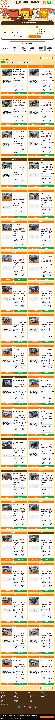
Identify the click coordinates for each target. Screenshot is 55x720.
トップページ (3, 692)
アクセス (16, 701)
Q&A (2, 700)
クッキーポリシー (10, 718)
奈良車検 (30, 699)
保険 (2, 697)
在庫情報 (16, 693)
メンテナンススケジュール (5, 699)
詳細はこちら (20, 93)
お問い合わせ (7, 93)
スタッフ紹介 (17, 695)
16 (51, 58)
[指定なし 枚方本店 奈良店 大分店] (43, 27)
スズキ (14, 26)
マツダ (24, 28)
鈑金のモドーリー (18, 700)
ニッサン (14, 28)
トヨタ (14, 30)
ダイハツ (19, 26)
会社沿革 (2, 696)
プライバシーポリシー (5, 704)
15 (49, 58)
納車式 (16, 696)
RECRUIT (2, 701)
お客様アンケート (18, 697)
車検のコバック (18, 699)
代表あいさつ (3, 695)
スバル (19, 30)
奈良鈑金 (30, 700)
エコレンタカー (3, 702)
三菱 (18, 28)
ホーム (2, 6)
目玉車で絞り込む (28, 43)
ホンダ (24, 26)
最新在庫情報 (7, 6)
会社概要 (2, 693)
